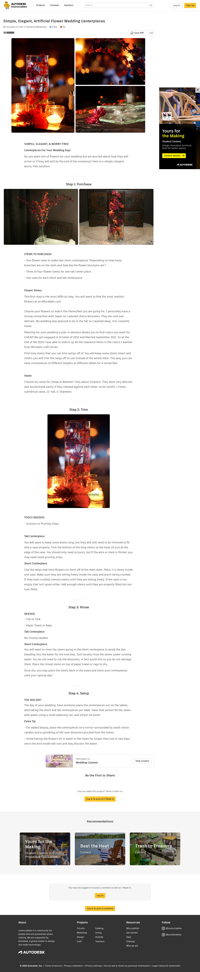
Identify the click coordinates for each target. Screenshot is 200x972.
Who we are (132, 945)
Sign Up (190, 5)
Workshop (82, 932)
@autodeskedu (173, 934)
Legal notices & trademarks (166, 965)
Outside (99, 937)
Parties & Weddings (37, 27)
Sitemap (130, 941)
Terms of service (53, 965)
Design (80, 937)
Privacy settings (93, 965)
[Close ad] (197, 90)
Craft (20, 27)
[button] (151, 33)
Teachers (68, 5)
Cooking (99, 928)
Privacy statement (73, 965)
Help (128, 937)
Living (98, 932)
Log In (176, 5)
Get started (132, 932)
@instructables (174, 928)
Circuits (81, 928)
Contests (54, 5)
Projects (40, 5)
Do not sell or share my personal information (127, 965)
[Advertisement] (179, 128)
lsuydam (10, 27)
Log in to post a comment (100, 908)
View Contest (142, 761)
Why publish (132, 928)
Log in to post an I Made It (100, 799)
